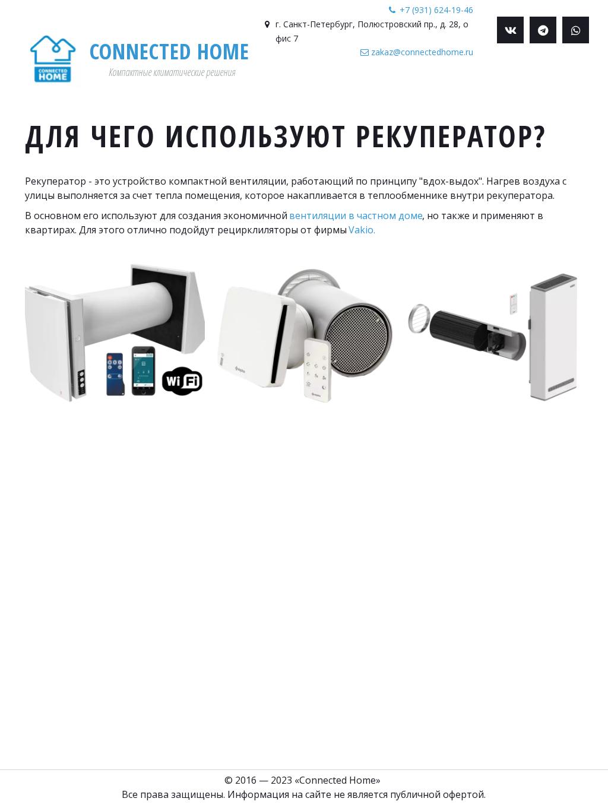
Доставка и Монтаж (444, 90)
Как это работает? (221, 90)
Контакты (526, 90)
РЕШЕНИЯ (303, 90)
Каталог (359, 90)
